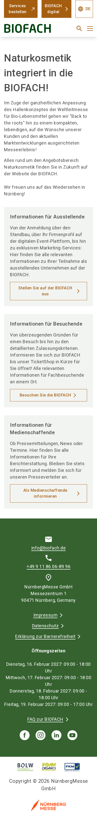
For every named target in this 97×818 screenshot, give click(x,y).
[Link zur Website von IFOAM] (49, 767)
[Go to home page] (33, 30)
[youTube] (72, 735)
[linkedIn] (56, 735)
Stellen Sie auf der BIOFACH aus (45, 291)
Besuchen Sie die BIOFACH (45, 395)
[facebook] (25, 735)
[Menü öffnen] (90, 28)
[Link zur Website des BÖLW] (25, 767)
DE (84, 9)
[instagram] (41, 735)
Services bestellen (18, 8)
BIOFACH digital (53, 8)
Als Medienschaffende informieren (45, 493)
